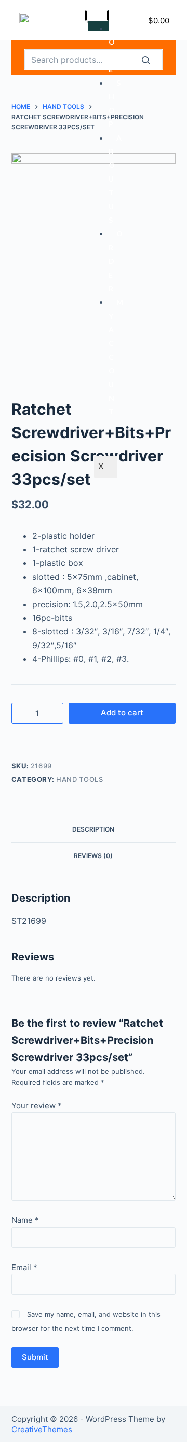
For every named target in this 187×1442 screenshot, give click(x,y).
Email (24, 1267)
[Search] (152, 59)
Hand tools (79, 779)
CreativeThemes (41, 1429)
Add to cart (122, 712)
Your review (36, 1105)
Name (25, 1220)
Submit (35, 1357)
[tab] (93, 829)
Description (93, 829)
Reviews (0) (93, 856)
